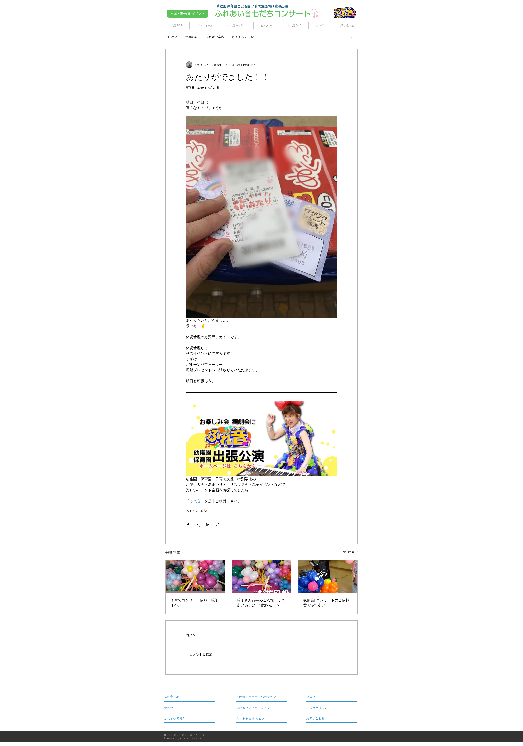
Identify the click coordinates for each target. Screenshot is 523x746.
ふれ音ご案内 (215, 37)
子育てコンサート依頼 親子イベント (194, 602)
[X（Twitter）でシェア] (198, 525)
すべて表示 (350, 552)
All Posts (171, 37)
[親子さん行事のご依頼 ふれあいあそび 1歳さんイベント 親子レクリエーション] (261, 576)
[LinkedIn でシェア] (208, 525)
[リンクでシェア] (218, 525)
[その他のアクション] (334, 64)
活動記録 (191, 37)
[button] (352, 36)
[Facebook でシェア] (188, 525)
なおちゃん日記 (243, 37)
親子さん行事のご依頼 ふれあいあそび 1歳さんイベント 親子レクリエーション (261, 603)
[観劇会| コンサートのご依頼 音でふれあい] (327, 576)
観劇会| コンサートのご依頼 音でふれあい (327, 602)
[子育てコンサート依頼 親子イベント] (195, 576)
